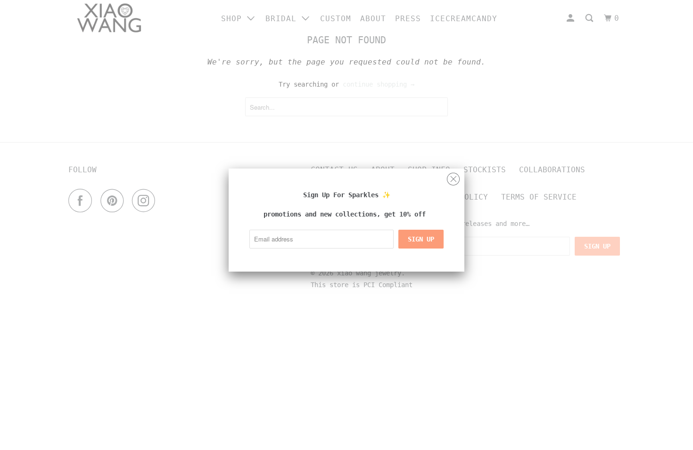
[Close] (453, 176)
